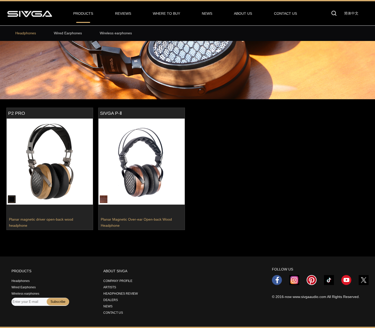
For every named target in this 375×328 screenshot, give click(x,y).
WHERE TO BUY (166, 13)
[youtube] (349, 283)
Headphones (25, 33)
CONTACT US (285, 13)
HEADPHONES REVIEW (120, 293)
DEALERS (110, 300)
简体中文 (351, 13)
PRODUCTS (83, 13)
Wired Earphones (68, 33)
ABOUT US (243, 13)
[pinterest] (315, 283)
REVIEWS (123, 13)
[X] (364, 283)
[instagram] (297, 283)
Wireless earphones (116, 33)
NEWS (207, 13)
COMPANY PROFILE (117, 281)
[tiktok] (332, 283)
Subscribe (58, 302)
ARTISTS (109, 287)
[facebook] (280, 283)
